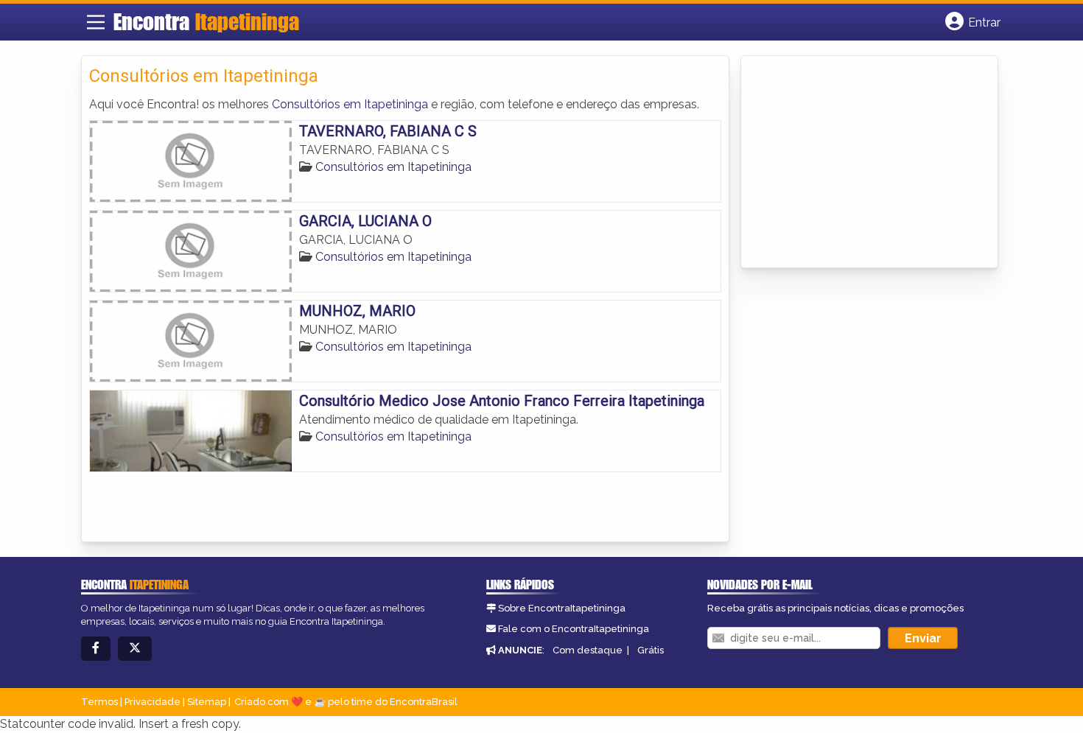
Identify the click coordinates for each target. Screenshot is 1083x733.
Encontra (206, 21)
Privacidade (152, 701)
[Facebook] (96, 648)
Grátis (650, 650)
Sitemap (206, 701)
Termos (99, 701)
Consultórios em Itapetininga (350, 104)
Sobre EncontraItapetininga (561, 608)
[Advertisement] (859, 163)
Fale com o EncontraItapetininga (573, 628)
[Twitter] (135, 648)
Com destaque (588, 650)
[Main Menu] (96, 22)
